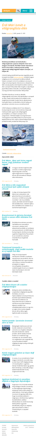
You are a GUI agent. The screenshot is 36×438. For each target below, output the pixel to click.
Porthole (18, 4)
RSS (13, 433)
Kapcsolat (14, 429)
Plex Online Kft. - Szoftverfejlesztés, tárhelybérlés (29, 431)
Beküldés (4, 435)
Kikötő (3, 431)
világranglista (17, 153)
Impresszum (15, 425)
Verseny (8, 20)
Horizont (4, 429)
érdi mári (9, 153)
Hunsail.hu (9, 33)
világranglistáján (19, 77)
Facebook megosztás (9, 149)
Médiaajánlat (15, 427)
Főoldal (4, 20)
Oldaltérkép (15, 431)
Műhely (4, 433)
